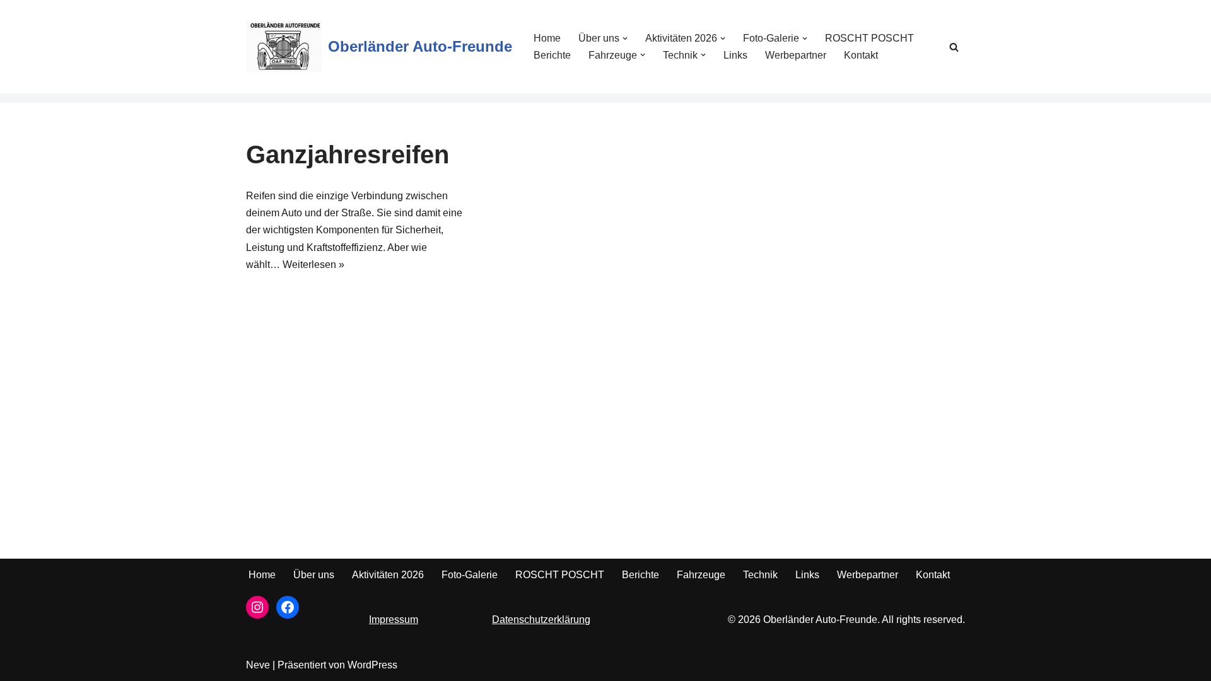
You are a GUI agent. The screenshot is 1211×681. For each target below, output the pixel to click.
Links (735, 55)
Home (547, 38)
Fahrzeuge (701, 574)
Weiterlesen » (313, 264)
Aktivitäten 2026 (388, 574)
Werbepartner (795, 55)
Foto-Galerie (470, 574)
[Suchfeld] (954, 47)
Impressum (393, 619)
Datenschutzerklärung (541, 619)
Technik (760, 574)
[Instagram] (257, 607)
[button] (625, 38)
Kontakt (861, 55)
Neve (258, 665)
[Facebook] (287, 607)
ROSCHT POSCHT (869, 38)
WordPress (372, 665)
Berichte (552, 55)
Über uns (313, 574)
